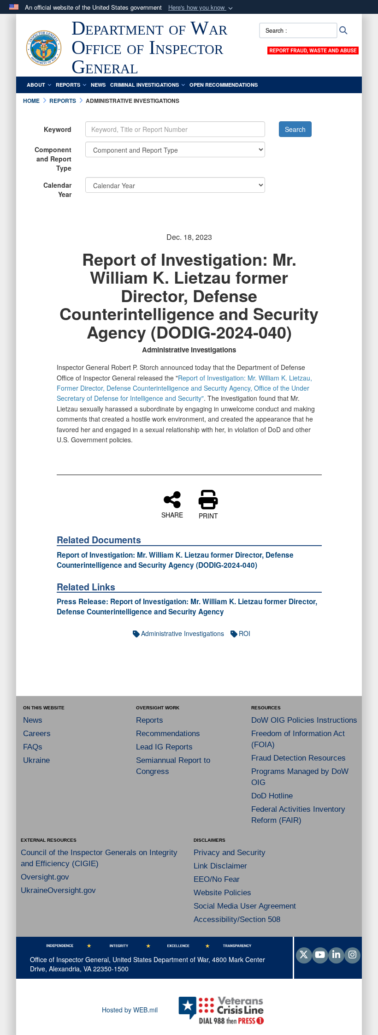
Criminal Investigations (144, 84)
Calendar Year (57, 189)
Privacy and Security (230, 852)
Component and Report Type (53, 158)
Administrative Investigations (182, 633)
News (98, 84)
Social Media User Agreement (245, 906)
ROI (244, 633)
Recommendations (168, 733)
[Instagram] (352, 955)
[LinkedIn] (336, 955)
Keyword (57, 129)
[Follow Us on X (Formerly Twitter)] (304, 955)
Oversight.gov (45, 877)
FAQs (32, 747)
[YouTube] (320, 955)
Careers (37, 733)
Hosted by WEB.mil (130, 1009)
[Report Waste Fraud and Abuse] (313, 49)
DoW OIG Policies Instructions (304, 720)
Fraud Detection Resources (298, 758)
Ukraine (36, 760)
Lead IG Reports (164, 747)
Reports (68, 84)
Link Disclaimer (220, 866)
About (36, 84)
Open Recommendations (223, 84)
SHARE (172, 514)
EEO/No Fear (217, 879)
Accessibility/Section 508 (237, 919)
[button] (201, 7)
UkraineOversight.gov (58, 890)
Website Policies (222, 892)
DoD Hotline (272, 795)
